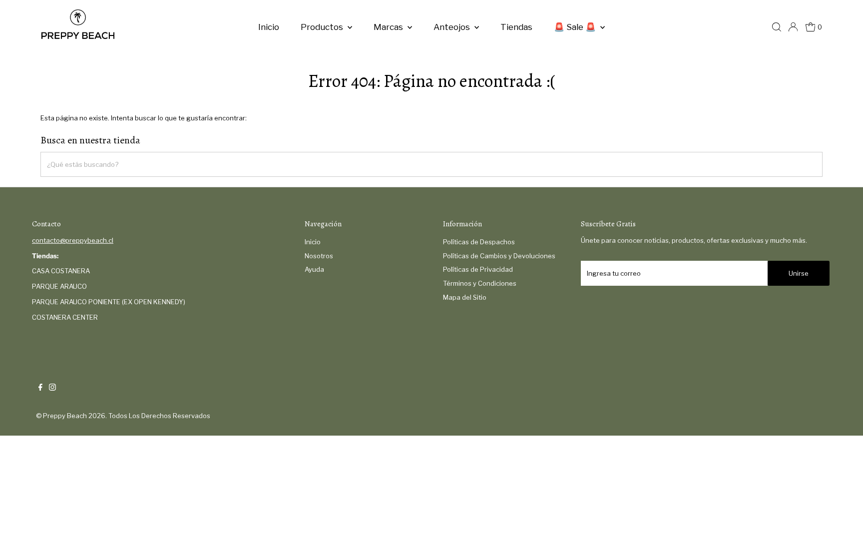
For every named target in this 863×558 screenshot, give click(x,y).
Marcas (389, 27)
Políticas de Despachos (479, 242)
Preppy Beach (65, 416)
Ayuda (314, 269)
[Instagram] (52, 388)
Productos (323, 27)
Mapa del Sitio (464, 297)
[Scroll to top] (843, 538)
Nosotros (319, 256)
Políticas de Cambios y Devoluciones (499, 256)
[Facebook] (40, 388)
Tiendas (516, 27)
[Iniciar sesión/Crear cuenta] (793, 26)
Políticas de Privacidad (478, 269)
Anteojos (452, 27)
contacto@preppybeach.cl (72, 240)
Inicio (268, 27)
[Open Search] (776, 26)
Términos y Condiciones (479, 283)
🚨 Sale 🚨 (576, 27)
